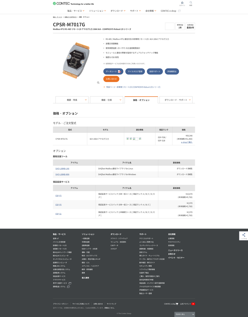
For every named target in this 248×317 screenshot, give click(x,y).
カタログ (114, 249)
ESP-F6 (58, 204)
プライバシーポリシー (60, 304)
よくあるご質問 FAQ (146, 242)
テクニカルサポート (146, 238)
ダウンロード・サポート (176, 99)
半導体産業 (86, 242)
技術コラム (143, 252)
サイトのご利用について (81, 304)
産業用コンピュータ (60, 262)
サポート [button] (135, 10)
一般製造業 (86, 238)
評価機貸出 (171, 71)
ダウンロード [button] (118, 10)
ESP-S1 (58, 213)
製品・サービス (59, 234)
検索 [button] (192, 3)
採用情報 (171, 245)
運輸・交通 (86, 252)
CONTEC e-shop (169, 10)
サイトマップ (111, 304)
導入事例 (85, 277)
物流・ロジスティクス (89, 255)
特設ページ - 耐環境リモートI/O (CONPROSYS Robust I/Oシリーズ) (133, 87)
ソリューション (88, 234)
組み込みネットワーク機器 (62, 252)
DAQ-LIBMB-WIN (62, 174)
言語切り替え (180, 314)
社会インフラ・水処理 (89, 249)
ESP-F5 (58, 195)
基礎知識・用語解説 (146, 249)
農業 (83, 273)
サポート (143, 234)
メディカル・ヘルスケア (90, 266)
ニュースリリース (175, 250)
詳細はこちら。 (109, 308)
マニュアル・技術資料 (118, 242)
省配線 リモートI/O (60, 249)
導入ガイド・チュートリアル (149, 255)
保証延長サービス (59, 276)
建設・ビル (86, 262)
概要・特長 (72, 99)
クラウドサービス (59, 280)
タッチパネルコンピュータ (62, 259)
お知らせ (171, 254)
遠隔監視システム (59, 273)
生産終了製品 (144, 273)
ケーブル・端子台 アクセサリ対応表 (152, 259)
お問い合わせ (111, 79)
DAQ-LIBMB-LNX (62, 168)
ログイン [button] (183, 3)
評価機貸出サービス (146, 290)
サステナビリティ (174, 242)
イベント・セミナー (176, 257)
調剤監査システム (59, 286)
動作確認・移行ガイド (147, 262)
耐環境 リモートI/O (60, 245)
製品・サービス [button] (75, 10)
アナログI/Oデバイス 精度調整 (150, 286)
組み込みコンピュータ (60, 255)
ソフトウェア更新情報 (147, 269)
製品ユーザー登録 (145, 293)
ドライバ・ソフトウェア (119, 238)
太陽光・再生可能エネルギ (91, 259)
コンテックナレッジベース (148, 245)
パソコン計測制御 (59, 242)
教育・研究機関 (87, 269)
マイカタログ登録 (135, 71)
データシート (111, 71)
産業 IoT (56, 238)
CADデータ (114, 245)
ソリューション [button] (97, 10)
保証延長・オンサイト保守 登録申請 (152, 283)
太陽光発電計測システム (61, 269)
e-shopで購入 (186, 142)
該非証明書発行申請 (146, 280)
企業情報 (171, 238)
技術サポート (154, 71)
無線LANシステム (59, 266)
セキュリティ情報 (145, 266)
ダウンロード (116, 234)
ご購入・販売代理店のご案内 (149, 276)
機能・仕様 (106, 99)
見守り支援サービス (60, 283)
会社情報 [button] (150, 10)
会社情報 (171, 234)
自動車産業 (86, 245)
